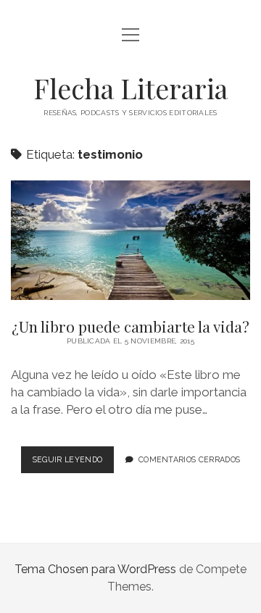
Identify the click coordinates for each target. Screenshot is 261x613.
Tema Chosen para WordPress (95, 569)
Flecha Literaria (130, 88)
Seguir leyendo (73, 463)
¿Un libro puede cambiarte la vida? (130, 240)
